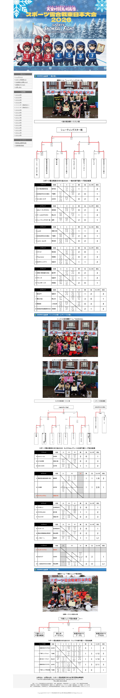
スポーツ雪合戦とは (20, 79)
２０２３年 (18, 102)
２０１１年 (18, 132)
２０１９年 (18, 112)
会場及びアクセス (20, 84)
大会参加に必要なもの (21, 82)
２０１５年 (18, 122)
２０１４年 (18, 125)
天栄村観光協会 (19, 145)
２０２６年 (18, 95)
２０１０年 (18, 135)
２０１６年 (18, 120)
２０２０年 (18, 110)
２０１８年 (18, 115)
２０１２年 (18, 130)
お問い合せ (18, 87)
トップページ (19, 77)
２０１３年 (18, 127)
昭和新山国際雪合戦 (20, 143)
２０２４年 (18, 100)
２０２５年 (18, 97)
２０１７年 (18, 117)
